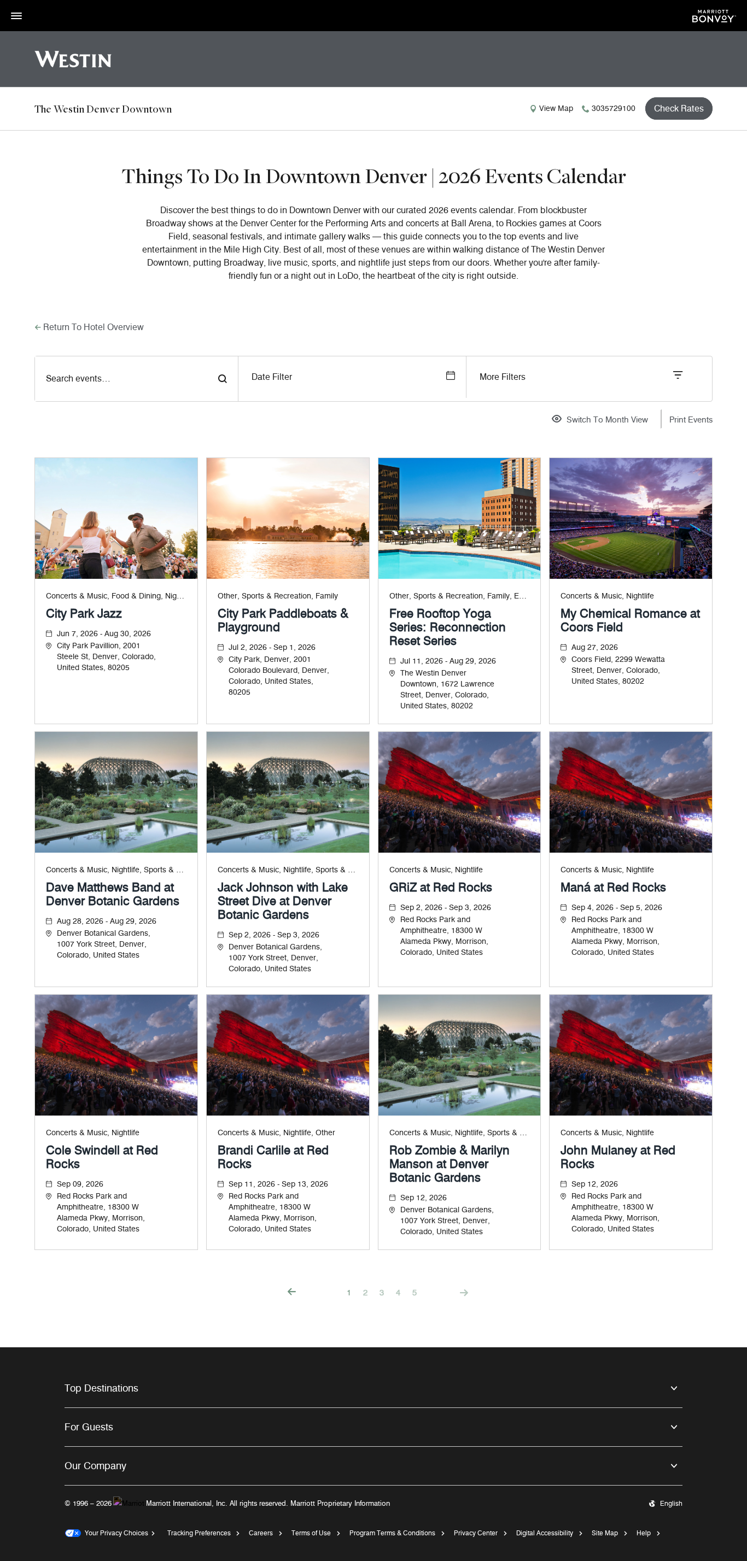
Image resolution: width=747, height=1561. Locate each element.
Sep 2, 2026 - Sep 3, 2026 (274, 935)
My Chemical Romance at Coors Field (630, 620)
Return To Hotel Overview (93, 327)
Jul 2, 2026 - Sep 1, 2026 (272, 647)
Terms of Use (311, 1533)
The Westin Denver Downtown (103, 108)
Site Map (605, 1533)
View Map (556, 108)
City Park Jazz (84, 613)
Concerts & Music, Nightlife (607, 596)
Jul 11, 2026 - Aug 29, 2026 (448, 661)
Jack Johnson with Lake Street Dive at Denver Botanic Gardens (283, 901)
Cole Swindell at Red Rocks (102, 1157)
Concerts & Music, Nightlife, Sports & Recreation (116, 870)
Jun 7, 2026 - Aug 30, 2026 (104, 633)
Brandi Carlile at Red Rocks (273, 1157)
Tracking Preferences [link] (199, 1533)
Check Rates (679, 108)
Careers (261, 1533)
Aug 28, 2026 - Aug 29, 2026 (106, 921)
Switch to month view (607, 420)
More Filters (503, 377)
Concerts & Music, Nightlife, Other (276, 1132)
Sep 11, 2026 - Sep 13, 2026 (278, 1184)
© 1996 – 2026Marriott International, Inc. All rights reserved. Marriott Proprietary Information (227, 1503)
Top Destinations (101, 1388)
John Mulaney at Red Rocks (618, 1157)
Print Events (691, 420)
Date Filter (272, 377)
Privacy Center (476, 1533)
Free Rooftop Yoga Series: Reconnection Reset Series (447, 627)
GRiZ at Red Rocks (440, 887)
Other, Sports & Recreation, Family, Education (459, 596)
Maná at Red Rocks (613, 887)
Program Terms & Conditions (392, 1533)
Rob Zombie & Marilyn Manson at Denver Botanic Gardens (449, 1163)
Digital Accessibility (544, 1533)
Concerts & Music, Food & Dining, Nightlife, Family (116, 596)
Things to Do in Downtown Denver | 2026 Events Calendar (373, 175)
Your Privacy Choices (114, 1533)
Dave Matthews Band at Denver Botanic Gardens (112, 894)
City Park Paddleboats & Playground (283, 620)
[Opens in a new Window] (714, 15)
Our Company (95, 1466)
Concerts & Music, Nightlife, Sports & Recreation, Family (459, 1132)
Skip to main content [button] (35, 5)
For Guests (89, 1427)
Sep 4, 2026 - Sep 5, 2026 (616, 907)
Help (644, 1533)
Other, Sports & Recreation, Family (278, 596)
